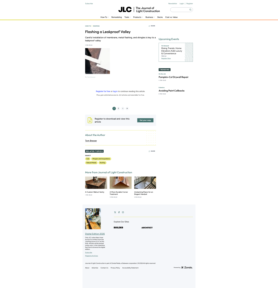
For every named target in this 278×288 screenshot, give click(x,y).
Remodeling (116, 17)
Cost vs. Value (171, 17)
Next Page (123, 108)
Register (189, 3)
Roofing (96, 26)
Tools (126, 17)
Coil (87, 159)
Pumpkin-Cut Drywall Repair (174, 77)
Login (182, 3)
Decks (160, 17)
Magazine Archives (91, 256)
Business (149, 17)
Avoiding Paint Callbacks (171, 90)
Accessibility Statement (130, 268)
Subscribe (89, 3)
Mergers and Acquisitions (101, 159)
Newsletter (172, 3)
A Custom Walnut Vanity (94, 192)
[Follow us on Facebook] (119, 212)
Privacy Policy (115, 268)
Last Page (127, 108)
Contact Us (104, 268)
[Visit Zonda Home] (183, 267)
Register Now (166, 58)
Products (137, 17)
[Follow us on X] (115, 212)
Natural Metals (91, 163)
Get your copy (145, 120)
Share (153, 26)
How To (103, 17)
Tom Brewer (91, 140)
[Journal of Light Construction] (139, 10)
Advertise (95, 268)
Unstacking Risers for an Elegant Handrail (143, 193)
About (87, 268)
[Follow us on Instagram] (123, 212)
